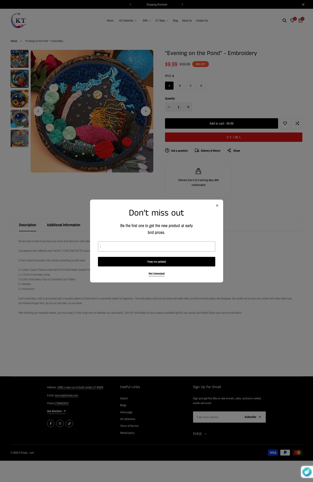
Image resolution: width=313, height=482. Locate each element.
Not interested (157, 273)
